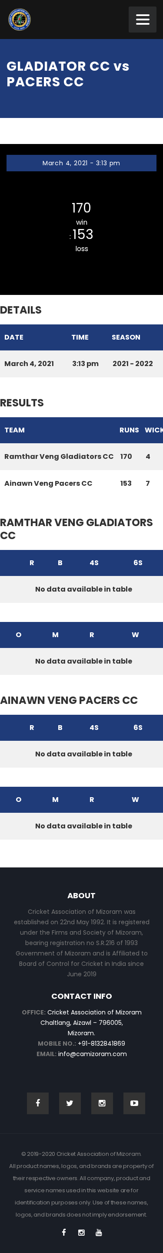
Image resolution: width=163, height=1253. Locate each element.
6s (138, 563)
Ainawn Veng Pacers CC (81, 262)
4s (94, 563)
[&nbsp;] (7, 563)
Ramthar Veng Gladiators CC (81, 191)
